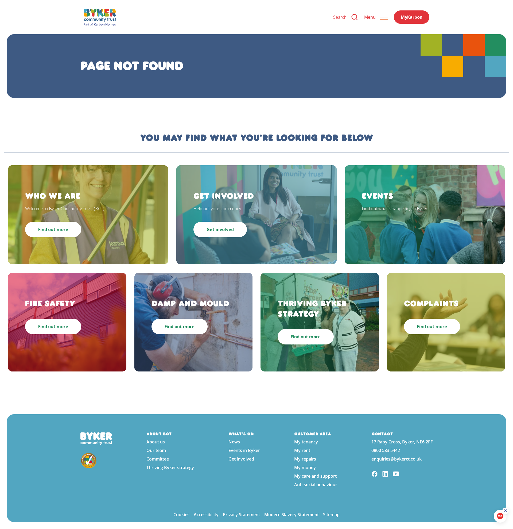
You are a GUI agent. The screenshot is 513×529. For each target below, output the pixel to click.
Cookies (181, 515)
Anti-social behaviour (315, 485)
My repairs (305, 459)
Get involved (241, 459)
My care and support (315, 476)
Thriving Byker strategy (170, 467)
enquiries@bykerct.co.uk (396, 459)
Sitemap (331, 515)
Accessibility (206, 515)
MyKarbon (411, 17)
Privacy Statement (241, 515)
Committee (157, 459)
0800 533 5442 (385, 450)
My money (305, 467)
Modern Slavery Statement (291, 515)
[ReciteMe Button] (505, 511)
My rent (302, 450)
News (234, 442)
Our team (156, 450)
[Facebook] (374, 474)
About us (155, 442)
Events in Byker (244, 450)
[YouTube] (396, 474)
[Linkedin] (385, 474)
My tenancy (306, 442)
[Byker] (204, 17)
